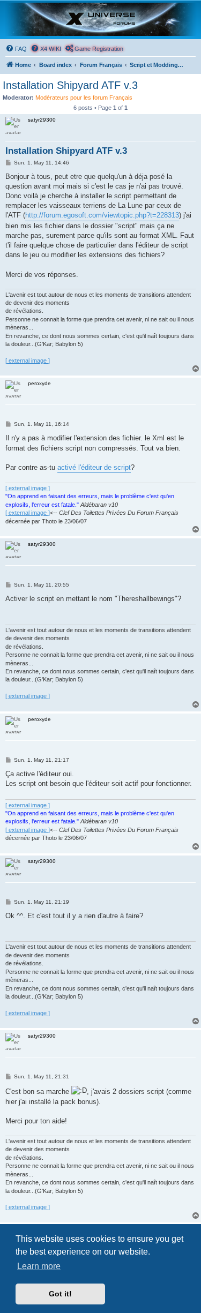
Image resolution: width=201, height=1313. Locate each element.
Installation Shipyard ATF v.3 (70, 85)
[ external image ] (27, 360)
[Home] (100, 19)
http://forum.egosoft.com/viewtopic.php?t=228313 (102, 215)
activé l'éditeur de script (94, 467)
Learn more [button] (39, 1266)
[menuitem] (16, 48)
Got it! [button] (60, 1293)
